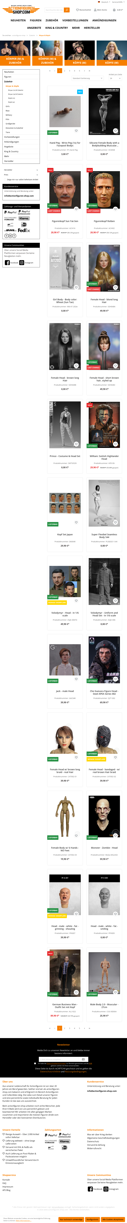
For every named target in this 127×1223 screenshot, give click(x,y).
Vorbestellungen (12, 137)
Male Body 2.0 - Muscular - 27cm (104, 1005)
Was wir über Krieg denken (99, 1134)
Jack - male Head (65, 691)
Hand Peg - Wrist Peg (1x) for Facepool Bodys (65, 144)
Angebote (8, 146)
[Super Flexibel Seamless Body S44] (104, 503)
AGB (90, 1063)
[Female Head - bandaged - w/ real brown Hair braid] (104, 738)
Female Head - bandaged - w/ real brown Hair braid (104, 770)
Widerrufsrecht (94, 1148)
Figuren (7, 76)
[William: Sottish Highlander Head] (104, 425)
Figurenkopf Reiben (104, 221)
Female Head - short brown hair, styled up (104, 379)
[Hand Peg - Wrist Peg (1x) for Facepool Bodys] (65, 111)
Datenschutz (93, 1141)
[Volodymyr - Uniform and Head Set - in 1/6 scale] (104, 581)
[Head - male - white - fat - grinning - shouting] (65, 894)
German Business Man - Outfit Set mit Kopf (65, 1005)
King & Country (11, 151)
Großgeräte (10, 123)
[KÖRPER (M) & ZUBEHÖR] (15, 53)
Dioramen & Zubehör (14, 128)
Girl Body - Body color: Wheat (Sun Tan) (65, 301)
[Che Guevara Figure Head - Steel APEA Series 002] (104, 660)
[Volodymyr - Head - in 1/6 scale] (65, 581)
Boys (8, 110)
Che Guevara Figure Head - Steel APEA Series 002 (104, 692)
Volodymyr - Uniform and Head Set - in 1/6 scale (104, 614)
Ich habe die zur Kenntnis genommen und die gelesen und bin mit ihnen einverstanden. (65, 1064)
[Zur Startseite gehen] (21, 9)
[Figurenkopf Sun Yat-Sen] (65, 190)
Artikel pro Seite (115, 74)
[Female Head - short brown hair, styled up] (104, 346)
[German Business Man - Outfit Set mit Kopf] (65, 973)
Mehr (6, 156)
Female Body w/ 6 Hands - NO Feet (65, 849)
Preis (6, 175)
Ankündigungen (11, 141)
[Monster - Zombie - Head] (104, 816)
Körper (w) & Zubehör (15, 94)
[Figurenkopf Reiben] (104, 190)
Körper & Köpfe (12, 86)
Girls (8, 106)
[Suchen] (67, 10)
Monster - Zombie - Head (104, 847)
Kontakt (6, 1179)
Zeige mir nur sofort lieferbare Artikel (22, 179)
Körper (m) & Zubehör (15, 90)
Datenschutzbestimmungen (56, 1063)
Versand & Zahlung (96, 1145)
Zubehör (8, 81)
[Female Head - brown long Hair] (65, 346)
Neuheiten (9, 72)
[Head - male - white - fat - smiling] (104, 894)
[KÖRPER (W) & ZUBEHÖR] (47, 53)
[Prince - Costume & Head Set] (65, 425)
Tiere (8, 132)
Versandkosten (58, 1207)
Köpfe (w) (11, 102)
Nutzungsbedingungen (75, 1071)
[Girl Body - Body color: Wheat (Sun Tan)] (65, 268)
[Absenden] (83, 1059)
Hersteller (9, 161)
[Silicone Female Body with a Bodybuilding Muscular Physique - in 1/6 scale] (104, 111)
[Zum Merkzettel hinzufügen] (76, 130)
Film (7, 119)
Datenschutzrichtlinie (50, 1071)
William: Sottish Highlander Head (104, 457)
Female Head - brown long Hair (65, 379)
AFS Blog (6, 1190)
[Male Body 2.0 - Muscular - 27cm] (104, 973)
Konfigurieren (92, 1219)
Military (9, 115)
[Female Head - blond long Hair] (104, 268)
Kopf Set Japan (65, 534)
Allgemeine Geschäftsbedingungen (103, 1138)
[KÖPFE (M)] (79, 53)
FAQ (4, 1183)
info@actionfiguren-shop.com (19, 195)
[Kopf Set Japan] (65, 503)
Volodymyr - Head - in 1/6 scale (65, 614)
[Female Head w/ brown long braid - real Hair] (65, 738)
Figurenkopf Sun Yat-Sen (65, 221)
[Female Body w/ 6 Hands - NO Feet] (65, 816)
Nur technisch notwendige (71, 1219)
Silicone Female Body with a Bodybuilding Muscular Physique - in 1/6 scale (104, 144)
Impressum (7, 1186)
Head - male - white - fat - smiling (104, 927)
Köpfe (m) (11, 98)
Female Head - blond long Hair (104, 301)
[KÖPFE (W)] (112, 53)
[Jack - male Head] (65, 660)
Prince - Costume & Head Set (65, 456)
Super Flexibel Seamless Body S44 (104, 536)
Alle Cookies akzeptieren (113, 1219)
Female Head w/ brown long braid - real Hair (65, 770)
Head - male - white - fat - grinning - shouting (65, 927)
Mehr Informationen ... (23, 1221)
